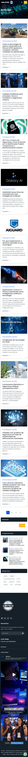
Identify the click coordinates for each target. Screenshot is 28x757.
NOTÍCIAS (3, 647)
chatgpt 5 (12, 576)
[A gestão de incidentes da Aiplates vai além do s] (14, 674)
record (18, 578)
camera (5, 576)
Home (2, 13)
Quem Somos (4, 652)
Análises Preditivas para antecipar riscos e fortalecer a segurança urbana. (12, 97)
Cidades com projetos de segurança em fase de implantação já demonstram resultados (13, 436)
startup (18, 581)
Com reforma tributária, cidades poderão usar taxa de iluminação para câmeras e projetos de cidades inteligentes (13, 487)
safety (5, 581)
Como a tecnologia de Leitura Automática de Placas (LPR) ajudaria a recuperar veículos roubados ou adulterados (13, 48)
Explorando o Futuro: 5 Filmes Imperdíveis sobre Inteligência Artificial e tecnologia (12, 293)
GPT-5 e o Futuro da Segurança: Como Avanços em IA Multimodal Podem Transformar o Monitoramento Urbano (13, 144)
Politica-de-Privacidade (8, 641)
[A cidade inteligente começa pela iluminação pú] (14, 727)
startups (6, 584)
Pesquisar (5, 519)
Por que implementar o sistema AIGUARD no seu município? (12, 243)
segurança (11, 581)
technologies (18, 584)
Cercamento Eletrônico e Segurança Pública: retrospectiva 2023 (13, 386)
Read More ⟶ (6, 67)
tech (11, 584)
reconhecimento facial (9, 578)
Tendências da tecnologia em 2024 (13, 341)
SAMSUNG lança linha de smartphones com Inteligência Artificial (12, 194)
